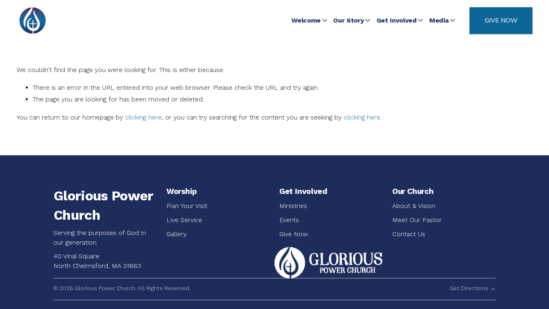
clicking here (143, 117)
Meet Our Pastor (417, 220)
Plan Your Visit (186, 206)
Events (289, 220)
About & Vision (413, 206)
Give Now (501, 20)
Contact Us (408, 234)
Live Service (184, 220)
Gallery (176, 234)
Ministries (293, 206)
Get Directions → (473, 288)
